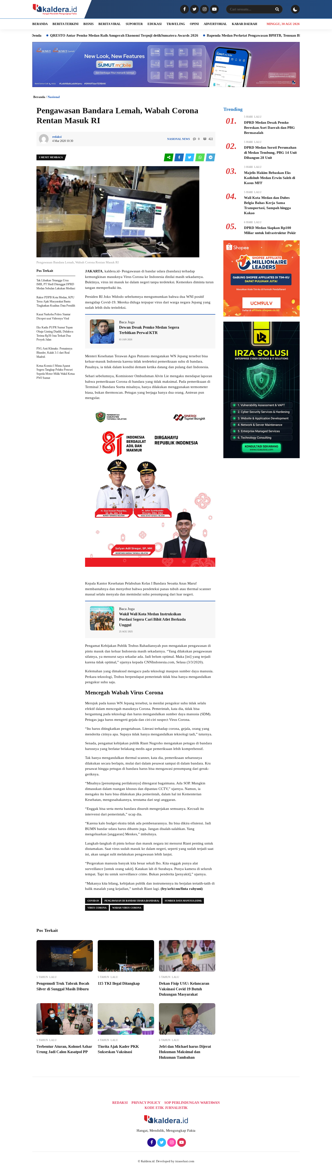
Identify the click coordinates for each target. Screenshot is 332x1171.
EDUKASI (155, 24)
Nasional (54, 97)
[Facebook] (184, 9)
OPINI (194, 24)
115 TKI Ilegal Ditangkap (119, 983)
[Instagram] (204, 9)
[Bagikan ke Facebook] (179, 157)
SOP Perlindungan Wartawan (192, 1103)
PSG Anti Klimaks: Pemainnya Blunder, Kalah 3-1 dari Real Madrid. (54, 352)
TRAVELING (175, 24)
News (186, 139)
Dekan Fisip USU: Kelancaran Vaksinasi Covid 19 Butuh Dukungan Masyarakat (184, 988)
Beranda (39, 97)
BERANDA (40, 24)
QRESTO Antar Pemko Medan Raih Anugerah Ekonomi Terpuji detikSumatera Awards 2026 (90, 35)
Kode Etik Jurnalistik (166, 1108)
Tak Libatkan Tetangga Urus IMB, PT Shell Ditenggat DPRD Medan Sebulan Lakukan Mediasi (55, 284)
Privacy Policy (145, 1103)
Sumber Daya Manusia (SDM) (183, 900)
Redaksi (120, 1103)
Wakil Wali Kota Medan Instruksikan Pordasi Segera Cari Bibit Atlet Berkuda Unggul (152, 619)
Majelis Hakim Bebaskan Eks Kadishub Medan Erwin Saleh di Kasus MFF (269, 178)
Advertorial (215, 24)
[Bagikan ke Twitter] (190, 157)
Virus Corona (96, 907)
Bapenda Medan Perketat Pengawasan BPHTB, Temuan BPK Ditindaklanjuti (234, 35)
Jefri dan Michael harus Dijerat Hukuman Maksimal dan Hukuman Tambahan (185, 1051)
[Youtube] (214, 9)
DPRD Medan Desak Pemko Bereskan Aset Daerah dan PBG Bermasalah (269, 128)
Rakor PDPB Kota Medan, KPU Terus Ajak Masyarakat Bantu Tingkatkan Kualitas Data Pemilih (55, 301)
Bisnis (88, 24)
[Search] (277, 9)
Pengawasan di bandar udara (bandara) (132, 900)
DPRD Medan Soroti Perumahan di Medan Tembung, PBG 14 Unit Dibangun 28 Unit (270, 153)
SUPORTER (134, 24)
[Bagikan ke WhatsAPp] (200, 157)
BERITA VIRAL (109, 24)
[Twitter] (194, 9)
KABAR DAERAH (244, 24)
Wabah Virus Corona (126, 907)
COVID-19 (93, 900)
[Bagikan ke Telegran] (210, 157)
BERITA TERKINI (65, 24)
